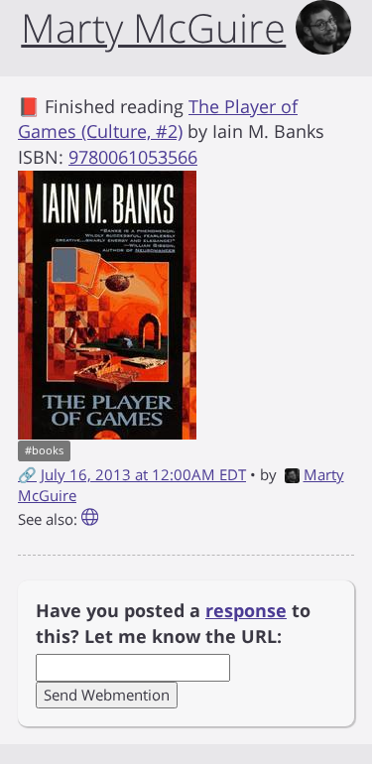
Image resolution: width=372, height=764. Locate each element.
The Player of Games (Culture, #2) (158, 119)
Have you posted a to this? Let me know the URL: (173, 623)
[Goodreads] (89, 518)
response (246, 610)
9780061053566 (132, 157)
